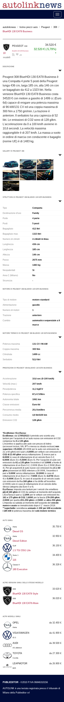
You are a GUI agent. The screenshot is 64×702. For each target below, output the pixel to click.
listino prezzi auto (29, 27)
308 (55, 27)
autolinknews (9, 27)
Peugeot (45, 27)
